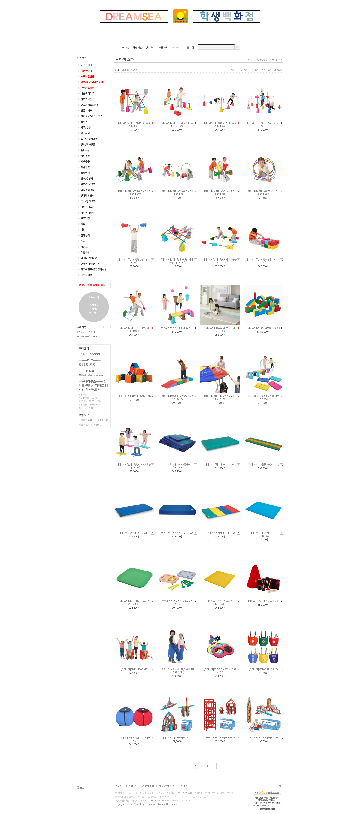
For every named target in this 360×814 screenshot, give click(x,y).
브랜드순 (278, 70)
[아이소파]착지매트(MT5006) (220, 464)
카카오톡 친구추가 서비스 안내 (90, 337)
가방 (81, 229)
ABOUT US (131, 786)
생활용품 (84, 252)
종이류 (83, 122)
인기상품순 (266, 70)
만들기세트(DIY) (88, 105)
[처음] (184, 766)
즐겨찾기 (191, 47)
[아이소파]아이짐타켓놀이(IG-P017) (177, 328)
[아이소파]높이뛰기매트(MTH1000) (177, 533)
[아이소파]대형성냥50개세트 (134, 669)
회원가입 (137, 47)
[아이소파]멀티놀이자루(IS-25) (263, 669)
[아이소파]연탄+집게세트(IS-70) (263, 601)
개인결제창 (85, 275)
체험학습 (93, 309)
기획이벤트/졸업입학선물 (92, 269)
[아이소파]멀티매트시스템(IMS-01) (134, 396)
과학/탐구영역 (86, 184)
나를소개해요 (86, 93)
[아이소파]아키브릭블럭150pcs (220, 738)
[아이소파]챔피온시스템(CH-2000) (263, 328)
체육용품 (84, 161)
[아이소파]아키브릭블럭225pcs (263, 738)
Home (251, 60)
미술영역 (84, 167)
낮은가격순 (229, 70)
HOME (117, 786)
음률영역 (84, 173)
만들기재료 (85, 110)
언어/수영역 (85, 178)
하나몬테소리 (86, 213)
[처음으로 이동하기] (280, 786)
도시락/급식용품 (88, 139)
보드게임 (84, 218)
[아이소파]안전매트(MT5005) (134, 533)
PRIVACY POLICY (167, 786)
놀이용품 (84, 150)
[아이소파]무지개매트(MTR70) (220, 533)
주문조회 (163, 47)
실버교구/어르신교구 (90, 116)
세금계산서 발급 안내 (86, 332)
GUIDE (183, 786)
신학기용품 (85, 99)
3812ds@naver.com (159, 801)
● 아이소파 (277, 60)
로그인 (125, 47)
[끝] (214, 766)
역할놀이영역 (86, 190)
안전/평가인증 (86, 144)
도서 (81, 241)
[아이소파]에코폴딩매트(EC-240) (263, 464)
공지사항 (93, 305)
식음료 (83, 247)
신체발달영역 (86, 195)
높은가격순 (242, 70)
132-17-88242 (183, 793)
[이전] (190, 766)
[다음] (208, 766)
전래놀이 (84, 235)
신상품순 (254, 70)
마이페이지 (177, 47)
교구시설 (84, 133)
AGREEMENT (147, 786)
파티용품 (84, 156)
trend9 (173, 804)
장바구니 (150, 47)
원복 (81, 224)
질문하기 (93, 313)
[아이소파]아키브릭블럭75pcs (177, 738)
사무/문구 (84, 127)
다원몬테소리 (86, 207)
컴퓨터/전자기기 (88, 258)
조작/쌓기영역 (86, 201)
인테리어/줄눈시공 (89, 264)
